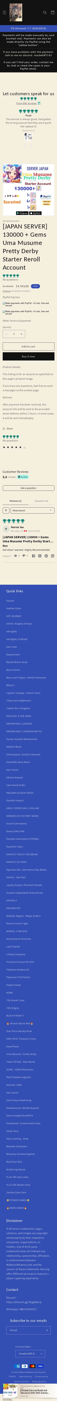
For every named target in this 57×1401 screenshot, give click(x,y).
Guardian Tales (14, 846)
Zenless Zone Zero (16, 1192)
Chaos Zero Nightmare (18, 700)
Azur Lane (11, 646)
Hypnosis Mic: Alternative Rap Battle (26, 869)
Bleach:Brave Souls (17, 662)
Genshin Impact (15, 800)
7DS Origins (12, 1008)
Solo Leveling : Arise (17, 1138)
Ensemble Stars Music (18, 762)
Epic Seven (12, 769)
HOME (9, 992)
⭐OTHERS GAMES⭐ (18, 1200)
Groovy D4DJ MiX (15, 831)
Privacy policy (41, 1376)
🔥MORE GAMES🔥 (16, 1207)
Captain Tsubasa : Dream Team (23, 692)
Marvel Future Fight (17, 923)
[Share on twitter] (40, 556)
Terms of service (21, 1381)
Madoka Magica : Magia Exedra (23, 915)
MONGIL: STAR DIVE (16, 931)
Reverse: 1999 (14, 1084)
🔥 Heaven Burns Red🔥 (19, 1023)
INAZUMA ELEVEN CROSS (19, 792)
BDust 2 (10, 685)
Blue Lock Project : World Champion (26, 677)
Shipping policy (39, 1381)
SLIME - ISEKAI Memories (19, 1069)
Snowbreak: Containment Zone (23, 1123)
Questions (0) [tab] (41, 501)
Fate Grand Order (15, 785)
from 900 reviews (26, 103)
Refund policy (25, 1376)
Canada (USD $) (27, 1353)
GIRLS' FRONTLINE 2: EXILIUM (22, 808)
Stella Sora (12, 1131)
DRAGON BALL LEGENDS (19, 723)
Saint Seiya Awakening (19, 1100)
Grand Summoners (16, 823)
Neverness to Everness (18, 938)
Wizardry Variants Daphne (20, 1153)
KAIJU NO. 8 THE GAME (18, 715)
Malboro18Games (26, 1372)
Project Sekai (13, 984)
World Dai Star (14, 1161)
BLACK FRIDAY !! (15, 1015)
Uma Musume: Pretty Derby (21, 1054)
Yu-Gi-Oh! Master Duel (18, 1184)
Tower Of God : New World (20, 1061)
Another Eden (13, 608)
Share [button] (10, 428)
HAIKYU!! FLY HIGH (16, 861)
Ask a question (28, 488)
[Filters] (6, 510)
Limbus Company (15, 954)
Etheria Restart (14, 777)
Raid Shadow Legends (18, 1077)
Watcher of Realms (16, 1146)
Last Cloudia (13, 946)
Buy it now (28, 356)
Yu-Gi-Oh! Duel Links (17, 1177)
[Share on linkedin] (52, 556)
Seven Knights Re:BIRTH (19, 1115)
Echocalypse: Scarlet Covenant (23, 754)
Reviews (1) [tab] (16, 501)
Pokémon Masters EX (17, 969)
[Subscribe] (47, 1330)
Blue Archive (13, 669)
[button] (4, 12)
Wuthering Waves (15, 1169)
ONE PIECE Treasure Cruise (21, 1038)
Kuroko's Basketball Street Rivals (24, 892)
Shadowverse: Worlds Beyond (22, 1107)
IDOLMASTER (13, 908)
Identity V (11, 900)
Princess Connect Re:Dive (20, 961)
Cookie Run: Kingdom (18, 708)
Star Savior (12, 1092)
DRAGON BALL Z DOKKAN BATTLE (24, 731)
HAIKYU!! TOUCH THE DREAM (22, 854)
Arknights (11, 631)
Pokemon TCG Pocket (18, 977)
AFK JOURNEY (14, 616)
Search (10, 600)
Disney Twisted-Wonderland (21, 739)
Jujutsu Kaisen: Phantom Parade (24, 885)
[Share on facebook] (33, 556)
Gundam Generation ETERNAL (22, 838)
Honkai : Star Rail (16, 877)
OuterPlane (12, 1046)
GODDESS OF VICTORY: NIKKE (22, 815)
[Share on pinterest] (46, 556)
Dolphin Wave (14, 746)
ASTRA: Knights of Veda (19, 623)
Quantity (7, 327)
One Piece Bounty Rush (19, 1031)
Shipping (6, 291)
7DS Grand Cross (15, 1000)
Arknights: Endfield (17, 639)
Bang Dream (13, 654)
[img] (28, 98)
